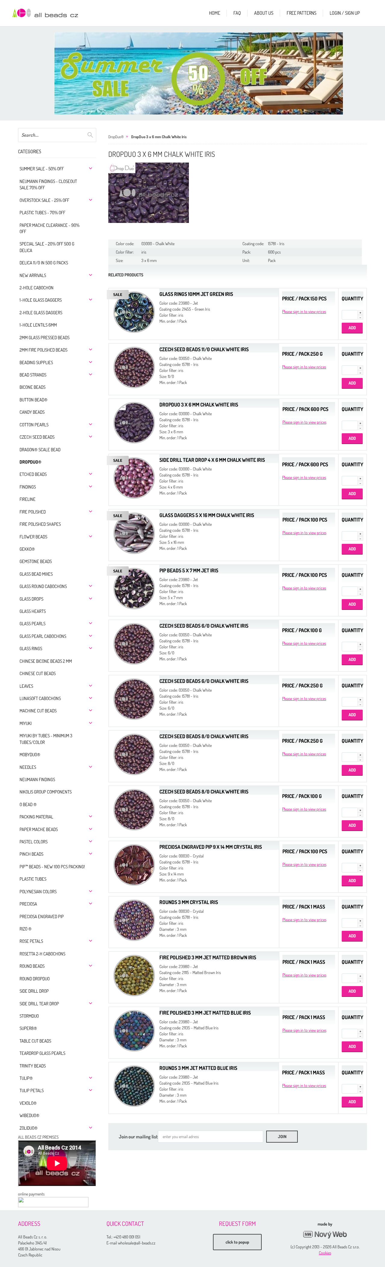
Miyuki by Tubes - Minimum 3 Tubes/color (46, 739)
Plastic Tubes (33, 879)
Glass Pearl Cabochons (43, 636)
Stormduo (29, 1016)
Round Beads (32, 966)
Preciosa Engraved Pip (42, 916)
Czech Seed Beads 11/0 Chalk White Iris (204, 349)
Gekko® (27, 549)
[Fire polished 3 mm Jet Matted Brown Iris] (134, 974)
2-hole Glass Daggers (41, 312)
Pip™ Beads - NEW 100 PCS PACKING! (52, 867)
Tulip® (26, 1078)
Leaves (26, 686)
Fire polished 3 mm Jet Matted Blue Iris (205, 1013)
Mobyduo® (30, 754)
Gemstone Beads (36, 561)
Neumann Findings (37, 779)
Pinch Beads (31, 854)
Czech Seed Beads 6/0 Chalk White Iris (203, 626)
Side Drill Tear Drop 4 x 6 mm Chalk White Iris (212, 460)
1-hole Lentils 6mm (38, 325)
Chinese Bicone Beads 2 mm (46, 661)
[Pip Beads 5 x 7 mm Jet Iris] (134, 587)
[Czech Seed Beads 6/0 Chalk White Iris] (134, 643)
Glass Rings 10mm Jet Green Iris (196, 294)
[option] (198, 73)
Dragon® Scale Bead (40, 449)
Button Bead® (34, 400)
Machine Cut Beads (38, 711)
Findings (28, 487)
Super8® (28, 1028)
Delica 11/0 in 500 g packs (44, 263)
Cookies (325, 1252)
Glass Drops (31, 599)
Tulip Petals (32, 1090)
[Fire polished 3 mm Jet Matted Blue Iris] (134, 1030)
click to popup (237, 1241)
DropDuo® (30, 462)
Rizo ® (26, 929)
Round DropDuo (35, 979)
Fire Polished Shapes (40, 524)
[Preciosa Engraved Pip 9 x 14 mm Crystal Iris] (134, 864)
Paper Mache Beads (39, 829)
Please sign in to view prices (304, 311)
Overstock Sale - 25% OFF (44, 200)
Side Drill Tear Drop (39, 1004)
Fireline (27, 499)
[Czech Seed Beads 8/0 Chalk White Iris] (134, 753)
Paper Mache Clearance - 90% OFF (49, 228)
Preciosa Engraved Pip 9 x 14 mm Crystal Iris (210, 847)
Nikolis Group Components (46, 792)
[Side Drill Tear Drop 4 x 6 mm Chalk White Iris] (134, 477)
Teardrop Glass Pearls (42, 1053)
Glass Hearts (33, 611)
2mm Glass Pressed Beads (44, 337)
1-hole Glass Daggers (41, 300)
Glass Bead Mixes (36, 574)
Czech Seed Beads (37, 437)
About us (263, 13)
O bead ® (28, 804)
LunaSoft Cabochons (40, 698)
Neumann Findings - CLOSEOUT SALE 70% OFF (48, 184)
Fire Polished (33, 512)
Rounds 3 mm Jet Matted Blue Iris (198, 1068)
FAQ (237, 13)
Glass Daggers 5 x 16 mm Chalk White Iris (206, 515)
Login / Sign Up (345, 13)
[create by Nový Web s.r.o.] (325, 1234)
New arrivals (33, 275)
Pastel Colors (34, 842)
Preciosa (28, 904)
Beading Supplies (36, 362)
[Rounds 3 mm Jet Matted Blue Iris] (134, 1085)
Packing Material (36, 817)
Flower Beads (33, 537)
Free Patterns (301, 13)
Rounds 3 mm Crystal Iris (188, 902)
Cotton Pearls (34, 425)
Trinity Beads (33, 1066)
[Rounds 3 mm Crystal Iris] (134, 919)
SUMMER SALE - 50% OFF (42, 169)
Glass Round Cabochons (43, 586)
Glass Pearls (32, 623)
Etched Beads (33, 474)
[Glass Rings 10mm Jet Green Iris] (134, 311)
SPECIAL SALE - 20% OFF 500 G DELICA (47, 247)
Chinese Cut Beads (38, 673)
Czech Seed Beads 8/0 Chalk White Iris (203, 736)
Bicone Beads (32, 387)
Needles (28, 767)
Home (214, 13)
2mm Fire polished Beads (43, 350)
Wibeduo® (29, 1115)
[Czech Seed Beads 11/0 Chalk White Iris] (134, 366)
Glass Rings (31, 648)
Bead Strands (33, 375)
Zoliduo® (29, 1128)
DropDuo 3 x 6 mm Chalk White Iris (158, 136)
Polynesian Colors (38, 891)
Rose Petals (31, 941)
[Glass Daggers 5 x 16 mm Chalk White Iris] (134, 532)
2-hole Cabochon (37, 288)
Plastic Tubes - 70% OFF (42, 212)
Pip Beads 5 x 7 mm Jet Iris (188, 570)
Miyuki (26, 723)
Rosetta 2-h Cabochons (42, 954)
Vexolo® (28, 1103)
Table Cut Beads (35, 1041)
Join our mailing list (138, 1137)
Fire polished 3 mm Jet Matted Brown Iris (207, 957)
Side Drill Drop (34, 991)
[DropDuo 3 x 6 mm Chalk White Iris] (148, 193)
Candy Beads (32, 412)
